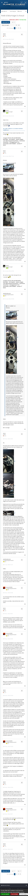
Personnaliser (23, 894)
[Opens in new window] (9, 168)
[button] (20, 28)
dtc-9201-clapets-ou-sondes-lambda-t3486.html (13, 129)
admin (17, 19)
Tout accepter (5, 894)
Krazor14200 (9, 587)
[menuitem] (6, 2)
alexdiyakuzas (7, 293)
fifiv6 (7, 110)
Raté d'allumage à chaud (12, 15)
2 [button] (16, 28)
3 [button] (18, 28)
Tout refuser (14, 894)
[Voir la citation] (15, 306)
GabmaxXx (12, 19)
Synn (4, 33)
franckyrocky (22, 19)
